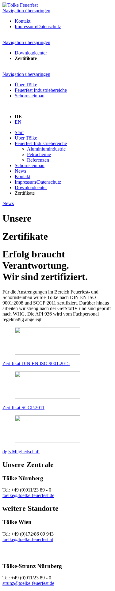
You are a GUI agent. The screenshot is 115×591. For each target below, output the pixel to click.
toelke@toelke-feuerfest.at (27, 539)
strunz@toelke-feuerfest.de (28, 583)
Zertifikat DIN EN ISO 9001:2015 (36, 363)
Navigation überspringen (26, 10)
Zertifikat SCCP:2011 (23, 407)
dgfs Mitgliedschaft (21, 451)
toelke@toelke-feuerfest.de (28, 495)
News (8, 203)
